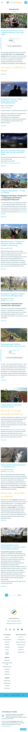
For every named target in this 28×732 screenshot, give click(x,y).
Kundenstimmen (21, 652)
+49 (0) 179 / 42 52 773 (16, 623)
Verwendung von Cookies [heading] (9, 712)
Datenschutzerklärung (15, 695)
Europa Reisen (7, 688)
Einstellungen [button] (13, 721)
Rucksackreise (6, 557)
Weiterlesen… (4, 74)
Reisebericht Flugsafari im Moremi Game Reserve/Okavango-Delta (13, 295)
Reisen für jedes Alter (7, 666)
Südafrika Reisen (7, 683)
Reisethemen (21, 649)
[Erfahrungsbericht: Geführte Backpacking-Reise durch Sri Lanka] (14, 335)
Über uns (7, 637)
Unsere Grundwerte (7, 639)
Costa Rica (7, 685)
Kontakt (7, 652)
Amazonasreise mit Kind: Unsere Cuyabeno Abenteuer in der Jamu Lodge (12, 32)
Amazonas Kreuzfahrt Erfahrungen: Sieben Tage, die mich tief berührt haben (13, 152)
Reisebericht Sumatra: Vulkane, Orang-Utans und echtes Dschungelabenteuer (12, 101)
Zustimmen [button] (23, 729)
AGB (23, 695)
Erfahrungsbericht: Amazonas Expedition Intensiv (11, 406)
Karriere (7, 649)
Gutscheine (7, 647)
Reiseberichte (21, 647)
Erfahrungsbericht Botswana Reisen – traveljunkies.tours (13, 466)
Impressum (6, 695)
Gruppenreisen (7, 660)
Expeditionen (7, 674)
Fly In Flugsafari (10, 300)
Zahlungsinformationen (21, 642)
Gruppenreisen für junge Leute (7, 663)
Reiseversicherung (21, 644)
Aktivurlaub (7, 669)
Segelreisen (7, 671)
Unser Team (7, 642)
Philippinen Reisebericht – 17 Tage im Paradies (13, 192)
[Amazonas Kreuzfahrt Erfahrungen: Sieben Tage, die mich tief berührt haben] (14, 141)
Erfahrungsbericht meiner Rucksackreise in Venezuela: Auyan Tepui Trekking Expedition (13, 547)
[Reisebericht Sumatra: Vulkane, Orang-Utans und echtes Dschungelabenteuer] (14, 89)
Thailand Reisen (7, 680)
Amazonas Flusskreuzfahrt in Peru (12, 163)
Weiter (19, 595)
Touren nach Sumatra (6, 107)
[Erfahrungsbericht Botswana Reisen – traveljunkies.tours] (14, 455)
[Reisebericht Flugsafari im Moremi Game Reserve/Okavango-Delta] (14, 284)
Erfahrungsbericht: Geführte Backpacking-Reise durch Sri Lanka (13, 345)
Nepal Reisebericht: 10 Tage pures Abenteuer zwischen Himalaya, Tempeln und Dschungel (13, 243)
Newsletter (7, 644)
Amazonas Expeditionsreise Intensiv (17, 429)
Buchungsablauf (21, 639)
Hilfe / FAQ (21, 637)
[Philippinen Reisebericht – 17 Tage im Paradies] (14, 181)
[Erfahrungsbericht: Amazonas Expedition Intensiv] (14, 395)
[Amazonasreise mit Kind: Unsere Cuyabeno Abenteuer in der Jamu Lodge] (14, 21)
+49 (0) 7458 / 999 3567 (16, 621)
